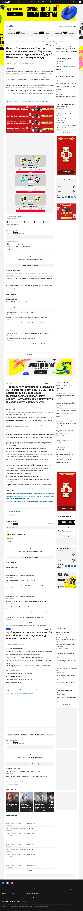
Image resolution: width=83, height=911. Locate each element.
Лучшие (15, 233)
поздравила (19, 459)
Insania (36, 87)
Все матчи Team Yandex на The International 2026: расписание (20, 312)
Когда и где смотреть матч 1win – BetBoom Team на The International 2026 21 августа (25, 349)
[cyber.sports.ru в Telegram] (3, 909)
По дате (9, 233)
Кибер (7, 41)
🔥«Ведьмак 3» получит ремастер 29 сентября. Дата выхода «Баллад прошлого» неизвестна (31, 625)
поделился (40, 442)
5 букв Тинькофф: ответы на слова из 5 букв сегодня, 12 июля (20, 829)
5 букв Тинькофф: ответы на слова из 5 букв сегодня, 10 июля (20, 834)
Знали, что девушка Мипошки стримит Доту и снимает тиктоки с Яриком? (25, 98)
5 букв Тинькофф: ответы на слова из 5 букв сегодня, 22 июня (20, 871)
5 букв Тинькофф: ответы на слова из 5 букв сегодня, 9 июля (20, 840)
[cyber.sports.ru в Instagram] (12, 909)
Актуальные (21, 233)
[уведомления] (73, 1)
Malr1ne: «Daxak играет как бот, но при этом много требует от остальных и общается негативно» (66, 76)
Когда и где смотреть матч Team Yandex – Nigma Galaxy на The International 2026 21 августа (27, 343)
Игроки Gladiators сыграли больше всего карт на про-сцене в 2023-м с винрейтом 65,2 (26, 273)
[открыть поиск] (70, 1)
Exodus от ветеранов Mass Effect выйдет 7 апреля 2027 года (65, 676)
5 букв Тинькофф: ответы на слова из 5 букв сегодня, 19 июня (20, 876)
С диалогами (49, 233)
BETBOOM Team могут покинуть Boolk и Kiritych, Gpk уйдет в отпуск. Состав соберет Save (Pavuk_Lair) (66, 96)
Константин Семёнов (16, 216)
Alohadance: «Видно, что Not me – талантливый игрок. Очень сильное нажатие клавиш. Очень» (66, 59)
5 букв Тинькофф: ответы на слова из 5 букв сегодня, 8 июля (20, 845)
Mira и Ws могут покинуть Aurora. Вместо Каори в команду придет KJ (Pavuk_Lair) (65, 112)
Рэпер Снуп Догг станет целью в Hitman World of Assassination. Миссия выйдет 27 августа (65, 653)
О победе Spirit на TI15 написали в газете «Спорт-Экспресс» (65, 119)
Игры (10, 625)
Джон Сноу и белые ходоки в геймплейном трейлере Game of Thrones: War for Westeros (66, 698)
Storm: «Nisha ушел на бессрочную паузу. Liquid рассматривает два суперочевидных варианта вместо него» (66, 104)
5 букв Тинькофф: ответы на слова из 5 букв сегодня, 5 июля (20, 855)
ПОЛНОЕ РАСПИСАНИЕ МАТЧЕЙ (41, 38)
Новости (13, 41)
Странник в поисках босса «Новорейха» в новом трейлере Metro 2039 (65, 683)
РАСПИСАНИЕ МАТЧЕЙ (10, 22)
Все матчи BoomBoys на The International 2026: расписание (20, 328)
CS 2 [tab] (7, 26)
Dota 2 (10, 41)
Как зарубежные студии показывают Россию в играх (19, 693)
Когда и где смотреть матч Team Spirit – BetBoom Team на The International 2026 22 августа (27, 333)
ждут (19, 451)
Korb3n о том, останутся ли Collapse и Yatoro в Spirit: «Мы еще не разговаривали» (66, 126)
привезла (36, 425)
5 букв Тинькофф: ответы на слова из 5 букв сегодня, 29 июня (20, 866)
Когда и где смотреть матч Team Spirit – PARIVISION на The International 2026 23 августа (26, 317)
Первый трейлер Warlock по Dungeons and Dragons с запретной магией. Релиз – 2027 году (66, 690)
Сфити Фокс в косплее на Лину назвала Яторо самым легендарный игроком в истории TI (65, 68)
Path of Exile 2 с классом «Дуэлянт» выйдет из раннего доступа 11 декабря (23, 783)
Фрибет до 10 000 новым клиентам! (19, 534)
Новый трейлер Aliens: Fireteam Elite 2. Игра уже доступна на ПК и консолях (66, 661)
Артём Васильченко (16, 511)
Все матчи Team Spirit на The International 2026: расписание (20, 307)
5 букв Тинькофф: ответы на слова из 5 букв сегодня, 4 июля (20, 861)
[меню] (12, 1)
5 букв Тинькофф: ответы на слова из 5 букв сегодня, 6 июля (20, 850)
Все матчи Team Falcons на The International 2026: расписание (20, 338)
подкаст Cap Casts (14, 218)
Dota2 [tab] (11, 26)
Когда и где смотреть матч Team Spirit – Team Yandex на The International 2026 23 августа (26, 322)
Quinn (26, 95)
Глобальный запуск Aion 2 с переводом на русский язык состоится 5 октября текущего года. (66, 668)
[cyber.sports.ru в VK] (7, 909)
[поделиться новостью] (53, 45)
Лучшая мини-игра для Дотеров (18, 244)
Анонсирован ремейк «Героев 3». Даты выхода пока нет (19, 793)
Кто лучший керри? (63, 180)
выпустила (17, 484)
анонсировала (39, 417)
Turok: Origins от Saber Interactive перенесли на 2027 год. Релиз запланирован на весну (26, 788)
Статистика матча (18, 35)
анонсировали (40, 408)
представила (23, 434)
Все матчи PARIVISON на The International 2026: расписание (20, 301)
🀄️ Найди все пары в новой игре (14, 648)
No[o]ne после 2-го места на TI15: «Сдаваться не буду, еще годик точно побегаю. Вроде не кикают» (64, 461)
